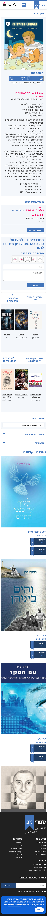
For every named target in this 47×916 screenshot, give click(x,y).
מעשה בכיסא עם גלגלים (35, 396)
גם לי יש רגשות (21, 395)
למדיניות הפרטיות (14, 905)
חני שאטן (35, 338)
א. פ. (7, 338)
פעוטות (13, 99)
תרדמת (7, 335)
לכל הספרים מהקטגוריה (12, 299)
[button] (24, 5)
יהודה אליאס (7, 400)
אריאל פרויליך (21, 338)
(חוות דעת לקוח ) (23, 93)
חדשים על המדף (23, 99)
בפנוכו (35, 335)
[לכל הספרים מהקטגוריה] (12, 295)
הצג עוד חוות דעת (35, 230)
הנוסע (21, 335)
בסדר (39, 910)
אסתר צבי (21, 398)
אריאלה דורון (35, 400)
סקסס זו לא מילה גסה (7, 396)
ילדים (33, 99)
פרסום (35, 285)
